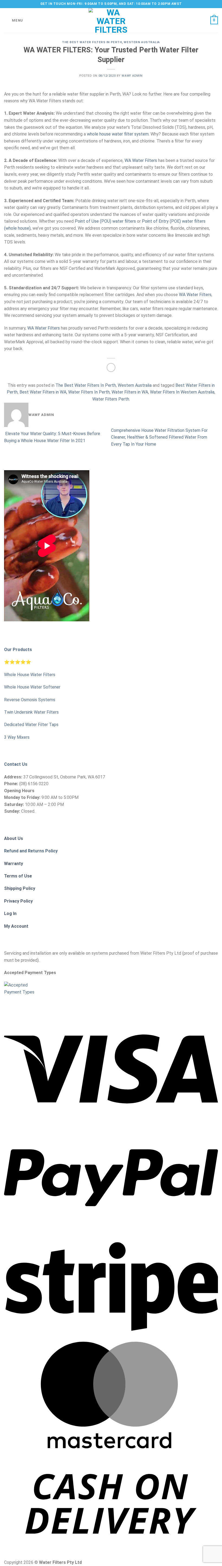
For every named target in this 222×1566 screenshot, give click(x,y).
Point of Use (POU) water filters (105, 221)
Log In (10, 913)
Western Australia (142, 42)
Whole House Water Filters (29, 674)
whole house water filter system (118, 134)
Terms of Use (18, 876)
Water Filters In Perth (89, 392)
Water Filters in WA (130, 392)
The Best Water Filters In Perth (92, 42)
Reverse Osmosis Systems (29, 699)
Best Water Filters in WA (42, 392)
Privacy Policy (18, 901)
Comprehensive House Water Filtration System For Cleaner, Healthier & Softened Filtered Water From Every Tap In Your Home (159, 437)
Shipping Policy (19, 888)
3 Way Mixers (17, 737)
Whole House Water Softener (32, 687)
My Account (16, 926)
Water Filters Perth (110, 399)
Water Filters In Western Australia (182, 392)
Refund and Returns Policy (31, 850)
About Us (13, 838)
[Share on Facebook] (111, 367)
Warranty (13, 863)
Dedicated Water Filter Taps (31, 724)
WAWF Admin (132, 75)
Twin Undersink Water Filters (31, 712)
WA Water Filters (141, 160)
